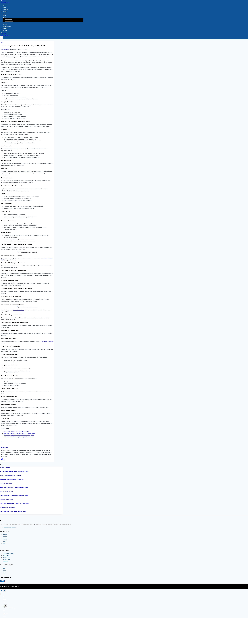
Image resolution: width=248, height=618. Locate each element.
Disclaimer (5, 561)
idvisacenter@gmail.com (10, 527)
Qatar (4, 23)
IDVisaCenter (5, 49)
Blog (4, 15)
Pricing (5, 11)
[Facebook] (1, 581)
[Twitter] (3, 581)
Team (4, 13)
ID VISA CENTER (15, 586)
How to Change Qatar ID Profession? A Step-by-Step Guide (19, 435)
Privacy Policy (7, 26)
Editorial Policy (6, 555)
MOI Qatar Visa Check (47, 341)
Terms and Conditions (8, 553)
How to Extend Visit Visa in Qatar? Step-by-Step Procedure (19, 437)
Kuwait (5, 24)
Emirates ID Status (8, 19)
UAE (4, 573)
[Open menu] (1, 37)
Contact (5, 30)
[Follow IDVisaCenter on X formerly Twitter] (4, 460)
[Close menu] (0, 594)
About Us (5, 534)
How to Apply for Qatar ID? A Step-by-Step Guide (16, 431)
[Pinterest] (4, 581)
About (4, 7)
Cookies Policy (6, 557)
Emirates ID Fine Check (9, 21)
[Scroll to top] (1, 591)
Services (5, 9)
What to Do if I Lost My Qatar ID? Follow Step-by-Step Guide (19, 433)
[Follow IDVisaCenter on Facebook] (2, 460)
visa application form (18, 310)
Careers (5, 28)
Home (4, 5)
